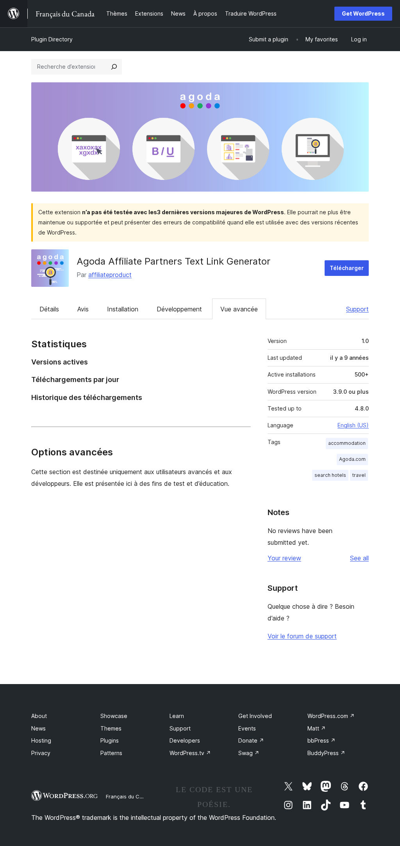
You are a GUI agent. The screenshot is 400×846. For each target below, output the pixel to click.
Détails (49, 309)
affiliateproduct (110, 275)
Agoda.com (352, 459)
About (39, 716)
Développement (179, 309)
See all (359, 558)
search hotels (330, 475)
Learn (177, 716)
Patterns (111, 753)
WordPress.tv (190, 753)
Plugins (109, 740)
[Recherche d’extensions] (114, 67)
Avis (83, 309)
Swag (248, 753)
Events (247, 728)
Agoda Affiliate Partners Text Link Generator (173, 261)
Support (357, 309)
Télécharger (347, 268)
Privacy (40, 753)
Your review (284, 558)
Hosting (41, 740)
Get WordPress (363, 13)
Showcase (113, 716)
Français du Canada (130, 796)
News (38, 728)
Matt (316, 728)
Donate (251, 740)
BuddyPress (326, 753)
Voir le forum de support (302, 636)
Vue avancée (239, 309)
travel (359, 475)
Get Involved (255, 716)
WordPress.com (331, 716)
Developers (185, 740)
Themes (110, 728)
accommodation (347, 443)
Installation (122, 309)
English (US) (353, 425)
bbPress (321, 740)
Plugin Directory (52, 39)
